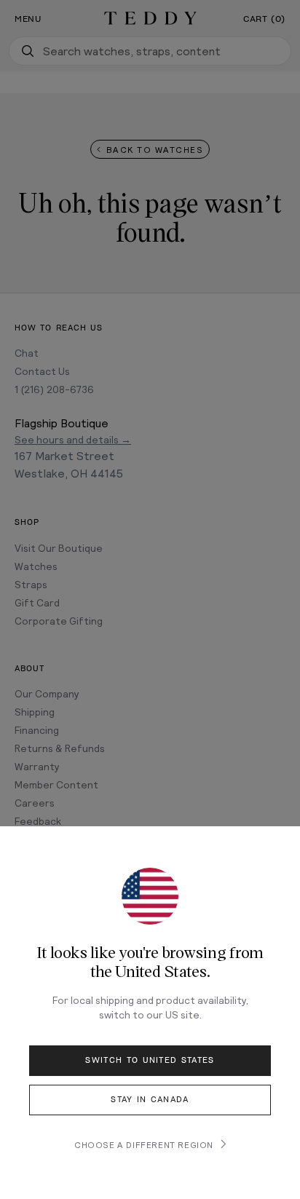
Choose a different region (143, 1144)
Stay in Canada (150, 1100)
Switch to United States (149, 1060)
